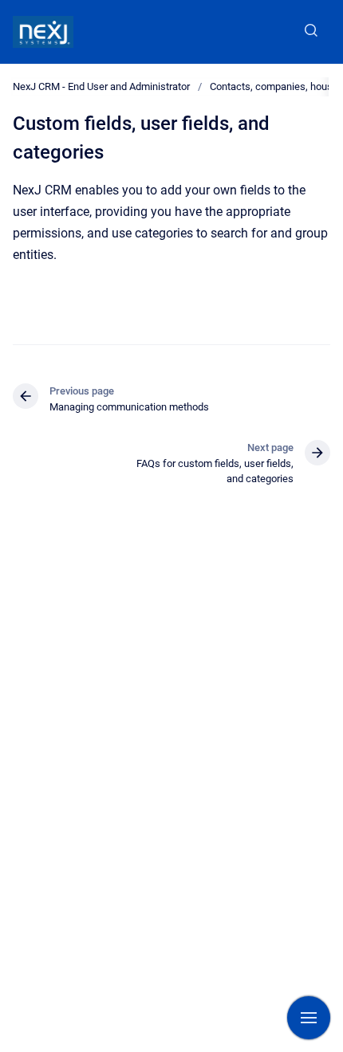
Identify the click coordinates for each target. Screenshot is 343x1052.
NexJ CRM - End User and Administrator (101, 86)
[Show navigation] (308, 1017)
